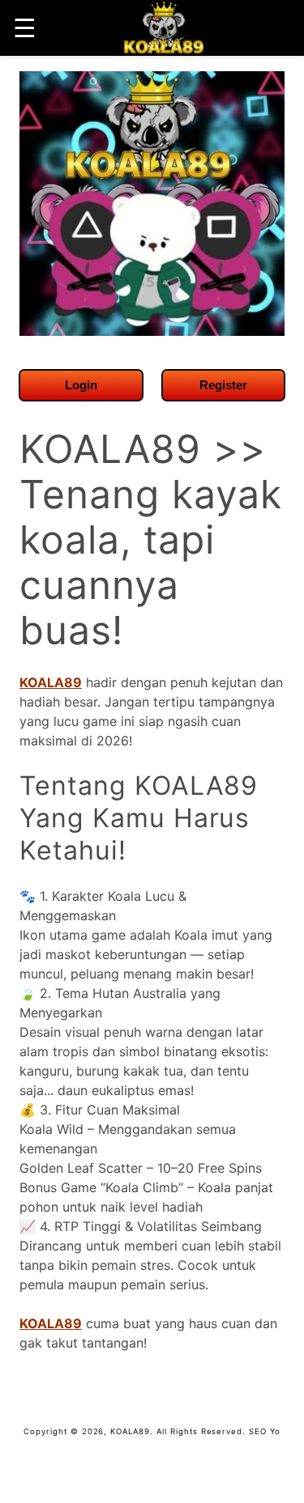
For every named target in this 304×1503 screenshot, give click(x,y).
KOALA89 (50, 682)
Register (223, 385)
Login (81, 385)
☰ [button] (24, 28)
